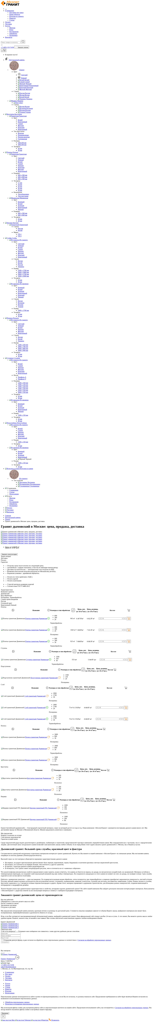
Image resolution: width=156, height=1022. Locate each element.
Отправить (5, 942)
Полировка (13, 35)
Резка (11, 30)
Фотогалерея (14, 494)
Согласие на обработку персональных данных (94, 940)
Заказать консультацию (9, 554)
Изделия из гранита (16, 16)
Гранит (7, 519)
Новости (12, 18)
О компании (9, 11)
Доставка (8, 24)
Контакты (8, 37)
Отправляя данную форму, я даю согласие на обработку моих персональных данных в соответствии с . (57, 940)
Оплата (7, 22)
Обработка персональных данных (17, 1002)
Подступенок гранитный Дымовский (44, 678)
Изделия (8, 991)
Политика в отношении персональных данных (22, 1004)
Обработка (13, 33)
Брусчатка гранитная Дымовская (39, 778)
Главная (8, 516)
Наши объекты (14, 14)
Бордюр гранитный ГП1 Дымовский (43, 808)
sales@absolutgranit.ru (8, 967)
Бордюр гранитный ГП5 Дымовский (43, 819)
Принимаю (5, 1013)
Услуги (7, 26)
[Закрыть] (3, 1016)
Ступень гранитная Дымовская (37, 659)
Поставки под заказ (16, 12)
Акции (7, 985)
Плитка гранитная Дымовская (36, 618)
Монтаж (12, 28)
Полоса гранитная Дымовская (36, 737)
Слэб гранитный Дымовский (35, 696)
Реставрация (13, 31)
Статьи (11, 20)
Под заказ (8, 974)
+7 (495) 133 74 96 (7, 47)
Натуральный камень (12, 517)
